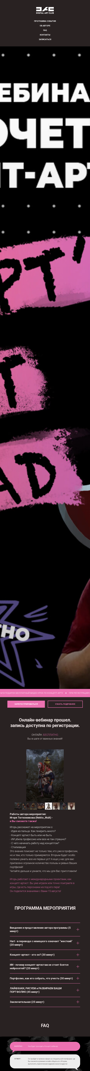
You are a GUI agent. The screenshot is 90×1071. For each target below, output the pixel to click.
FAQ (45, 30)
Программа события (45, 21)
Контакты (45, 35)
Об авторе (45, 26)
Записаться (45, 39)
